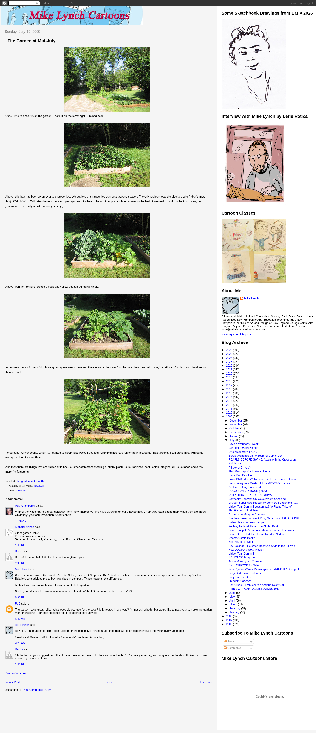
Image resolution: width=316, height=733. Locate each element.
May (232, 596)
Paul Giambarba (25, 505)
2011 (229, 408)
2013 (229, 400)
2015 (229, 393)
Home (109, 682)
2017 (229, 385)
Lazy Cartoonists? (240, 577)
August (234, 436)
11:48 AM (21, 521)
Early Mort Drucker (240, 475)
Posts (231, 641)
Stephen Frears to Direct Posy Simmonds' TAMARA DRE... (265, 518)
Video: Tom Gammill (241, 553)
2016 (229, 389)
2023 (229, 361)
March (233, 604)
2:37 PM (20, 563)
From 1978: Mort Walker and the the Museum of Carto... (263, 479)
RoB (17, 603)
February (235, 608)
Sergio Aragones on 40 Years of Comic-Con (255, 455)
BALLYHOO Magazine (242, 557)
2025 (229, 353)
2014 (229, 397)
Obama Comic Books (242, 538)
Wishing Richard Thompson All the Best (253, 526)
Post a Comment (15, 673)
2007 (229, 620)
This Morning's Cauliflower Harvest (250, 471)
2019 (229, 377)
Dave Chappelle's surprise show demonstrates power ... (263, 530)
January (234, 612)
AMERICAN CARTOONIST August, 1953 (254, 588)
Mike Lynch (22, 569)
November (236, 424)
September (236, 432)
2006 (229, 624)
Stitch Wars (236, 463)
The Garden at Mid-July (31, 40)
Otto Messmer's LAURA (243, 451)
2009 (229, 416)
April (232, 600)
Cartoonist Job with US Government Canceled (257, 498)
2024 (229, 358)
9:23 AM (20, 643)
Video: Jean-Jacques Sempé (246, 522)
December (236, 420)
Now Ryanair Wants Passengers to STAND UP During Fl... (265, 569)
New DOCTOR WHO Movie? (246, 549)
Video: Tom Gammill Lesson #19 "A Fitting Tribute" (260, 506)
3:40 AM (20, 618)
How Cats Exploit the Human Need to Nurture (257, 534)
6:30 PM (20, 597)
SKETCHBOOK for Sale (244, 565)
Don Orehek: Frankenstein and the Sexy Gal (256, 584)
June (232, 592)
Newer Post (12, 682)
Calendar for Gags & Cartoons (247, 514)
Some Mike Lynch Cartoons (246, 561)
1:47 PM (20, 545)
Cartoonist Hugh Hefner (243, 447)
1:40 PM (20, 664)
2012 (229, 405)
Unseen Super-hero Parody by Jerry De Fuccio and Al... (263, 502)
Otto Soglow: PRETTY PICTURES (250, 494)
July (232, 440)
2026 (229, 350)
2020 (229, 373)
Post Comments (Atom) (37, 689)
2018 (229, 381)
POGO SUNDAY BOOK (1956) (248, 491)
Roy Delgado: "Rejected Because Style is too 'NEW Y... (263, 545)
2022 (229, 365)
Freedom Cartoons (240, 581)
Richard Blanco (24, 527)
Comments (234, 648)
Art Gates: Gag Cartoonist (245, 487)
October (234, 428)
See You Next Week (241, 541)
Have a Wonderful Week (244, 444)
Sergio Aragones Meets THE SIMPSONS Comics (259, 483)
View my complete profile (237, 334)
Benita (19, 551)
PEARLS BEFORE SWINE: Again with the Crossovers (262, 459)
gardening (21, 490)
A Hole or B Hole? (240, 467)
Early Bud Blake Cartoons (245, 573)
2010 (229, 412)
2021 (229, 369)
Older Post (205, 682)
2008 (229, 616)
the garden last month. (30, 481)
